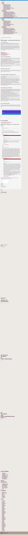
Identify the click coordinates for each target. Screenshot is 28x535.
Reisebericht (3, 495)
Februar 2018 (3, 530)
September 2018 (4, 526)
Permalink (4, 144)
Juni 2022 (3, 506)
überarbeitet (3, 84)
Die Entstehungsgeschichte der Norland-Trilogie (5, 475)
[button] (3, 112)
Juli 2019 (3, 520)
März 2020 (3, 516)
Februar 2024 (3, 503)
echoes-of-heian (3, 483)
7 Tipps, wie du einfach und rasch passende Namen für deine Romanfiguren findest (5, 484)
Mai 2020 (3, 515)
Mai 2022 (3, 507)
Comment (2, 183)
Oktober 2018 (3, 525)
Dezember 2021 (4, 508)
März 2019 (3, 522)
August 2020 (3, 513)
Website (1, 185)
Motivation (3, 494)
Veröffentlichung (5, 60)
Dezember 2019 (4, 518)
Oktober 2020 (3, 512)
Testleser (11, 105)
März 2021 (3, 510)
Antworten (7, 144)
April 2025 (3, 502)
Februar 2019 (3, 523)
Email (1, 184)
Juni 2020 (3, 514)
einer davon (6, 59)
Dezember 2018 (4, 524)
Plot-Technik (4, 92)
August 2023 (3, 504)
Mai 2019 (3, 521)
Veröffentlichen (3, 497)
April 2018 (3, 529)
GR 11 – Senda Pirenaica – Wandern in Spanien (5, 478)
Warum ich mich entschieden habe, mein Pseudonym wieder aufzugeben (5, 477)
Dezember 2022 (4, 505)
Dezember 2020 (4, 511)
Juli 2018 (3, 527)
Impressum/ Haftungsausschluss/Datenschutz (4, 532)
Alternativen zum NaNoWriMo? (4, 473)
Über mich (7, 486)
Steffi (7, 42)
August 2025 (3, 501)
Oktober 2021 (3, 509)
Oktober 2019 (3, 519)
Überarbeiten (3, 496)
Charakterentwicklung (4, 492)
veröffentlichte (17, 64)
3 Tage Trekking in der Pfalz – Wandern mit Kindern (6, 122)
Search (1, 189)
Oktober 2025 (3, 500)
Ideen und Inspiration (4, 493)
